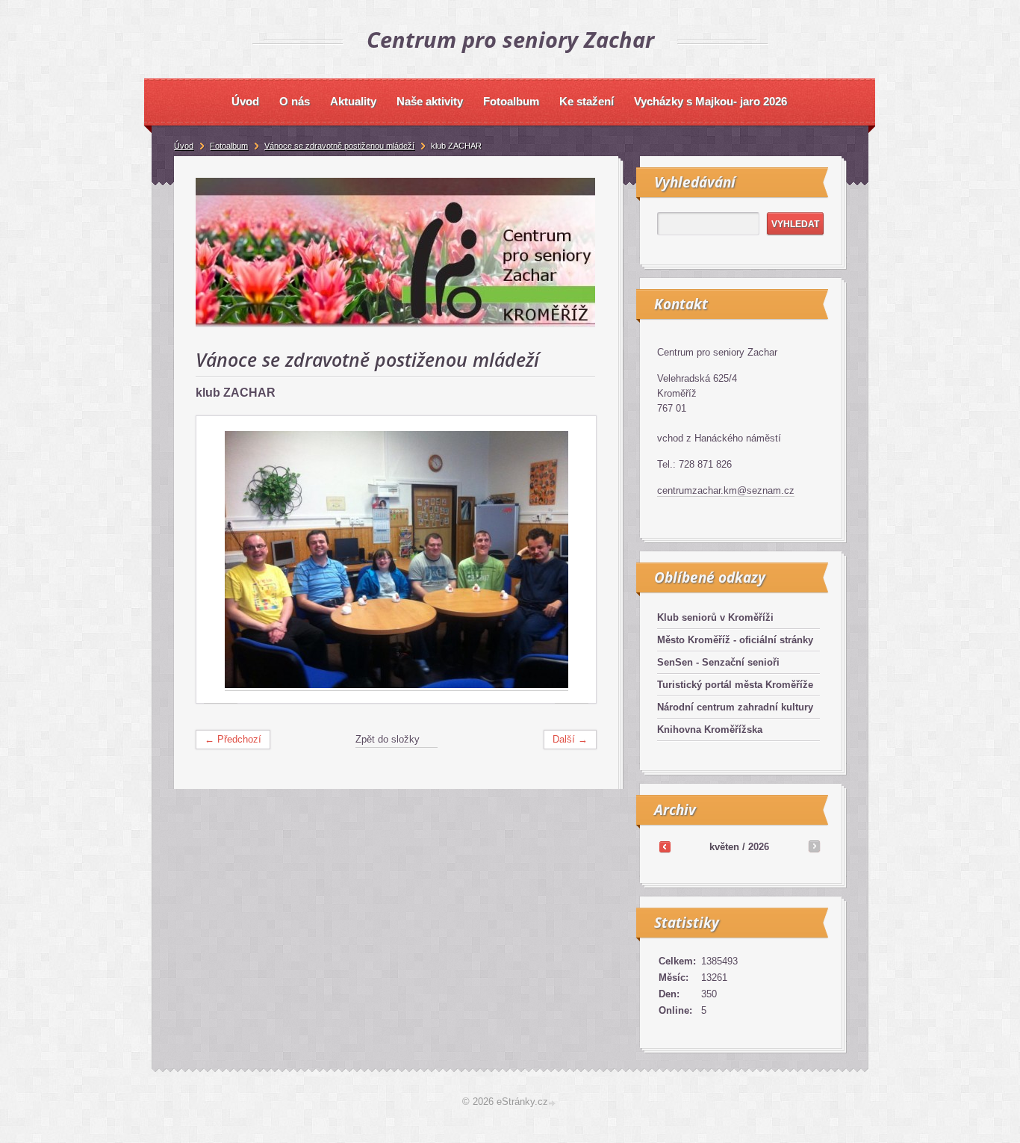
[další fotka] (571, 560)
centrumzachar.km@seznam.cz (725, 490)
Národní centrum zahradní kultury (735, 707)
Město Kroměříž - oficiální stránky (735, 639)
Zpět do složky (387, 739)
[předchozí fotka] (220, 560)
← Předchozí (233, 739)
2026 (758, 846)
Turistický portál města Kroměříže (735, 684)
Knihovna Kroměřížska (709, 729)
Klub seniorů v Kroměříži (715, 617)
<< (664, 846)
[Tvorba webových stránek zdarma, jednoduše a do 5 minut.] (553, 1103)
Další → (570, 739)
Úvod (183, 145)
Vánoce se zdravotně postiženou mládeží (339, 145)
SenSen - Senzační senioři (718, 662)
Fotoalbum (229, 145)
